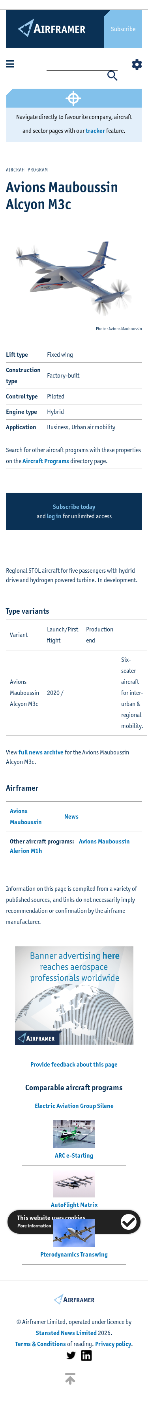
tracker (95, 130)
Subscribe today (74, 506)
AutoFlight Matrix (74, 1204)
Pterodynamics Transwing (74, 1254)
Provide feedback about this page (74, 1064)
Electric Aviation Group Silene (74, 1106)
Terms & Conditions (40, 1344)
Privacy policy (113, 1344)
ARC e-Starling (74, 1155)
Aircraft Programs (45, 461)
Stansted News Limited (66, 1333)
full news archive (41, 752)
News (71, 816)
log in (54, 516)
